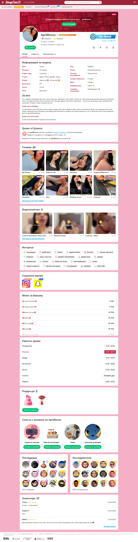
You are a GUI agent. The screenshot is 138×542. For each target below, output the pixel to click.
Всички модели (7, 7)
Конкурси (53, 7)
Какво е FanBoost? (109, 41)
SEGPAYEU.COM (49, 534)
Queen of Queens (59, 132)
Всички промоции (41, 7)
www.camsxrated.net (27, 534)
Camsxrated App (66, 7)
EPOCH (42, 534)
